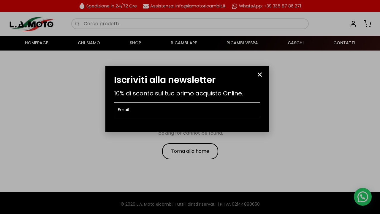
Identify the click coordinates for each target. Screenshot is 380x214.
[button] (260, 75)
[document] (190, 107)
